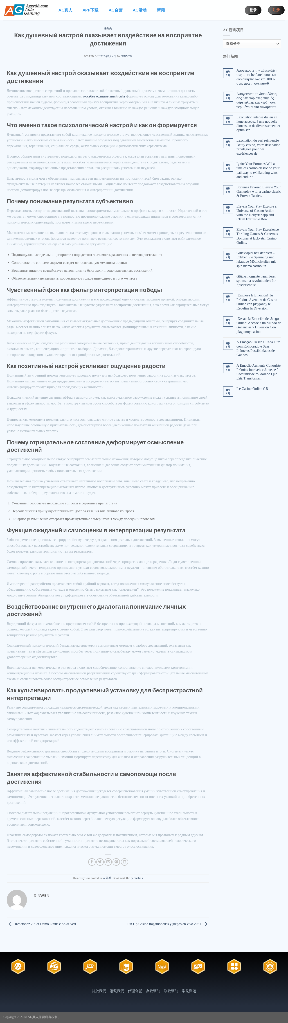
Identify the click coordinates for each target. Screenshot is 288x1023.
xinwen (126, 56)
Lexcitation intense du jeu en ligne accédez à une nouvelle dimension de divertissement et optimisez (258, 123)
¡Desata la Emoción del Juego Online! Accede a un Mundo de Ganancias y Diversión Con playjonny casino (258, 325)
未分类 (108, 28)
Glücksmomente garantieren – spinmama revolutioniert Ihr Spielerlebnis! (257, 280)
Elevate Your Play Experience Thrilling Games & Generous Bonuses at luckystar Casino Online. (257, 236)
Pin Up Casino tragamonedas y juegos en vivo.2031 (164, 924)
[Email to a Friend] (108, 862)
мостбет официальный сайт (104, 96)
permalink (137, 878)
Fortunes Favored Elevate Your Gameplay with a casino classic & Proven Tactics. (258, 191)
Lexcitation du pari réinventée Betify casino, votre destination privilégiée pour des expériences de (258, 146)
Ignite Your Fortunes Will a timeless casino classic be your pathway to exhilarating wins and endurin (257, 170)
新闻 (161, 10)
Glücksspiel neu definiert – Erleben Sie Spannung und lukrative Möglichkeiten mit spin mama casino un (256, 259)
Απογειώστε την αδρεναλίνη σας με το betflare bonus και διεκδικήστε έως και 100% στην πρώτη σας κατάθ (256, 76)
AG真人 (65, 10)
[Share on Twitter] (100, 862)
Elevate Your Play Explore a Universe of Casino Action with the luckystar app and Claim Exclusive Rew (256, 212)
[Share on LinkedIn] (124, 862)
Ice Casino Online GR (252, 389)
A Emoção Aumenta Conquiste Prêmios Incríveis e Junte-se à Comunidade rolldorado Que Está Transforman (258, 372)
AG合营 (116, 10)
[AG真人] (25, 10)
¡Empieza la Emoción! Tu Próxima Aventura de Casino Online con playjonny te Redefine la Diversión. (256, 301)
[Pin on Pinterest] (116, 862)
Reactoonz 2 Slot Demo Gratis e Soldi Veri (45, 924)
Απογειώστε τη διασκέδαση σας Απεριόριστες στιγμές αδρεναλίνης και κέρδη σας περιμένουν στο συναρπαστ (256, 100)
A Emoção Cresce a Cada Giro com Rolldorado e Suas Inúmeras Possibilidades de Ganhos (258, 348)
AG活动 (140, 10)
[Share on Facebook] (92, 862)
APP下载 (91, 10)
